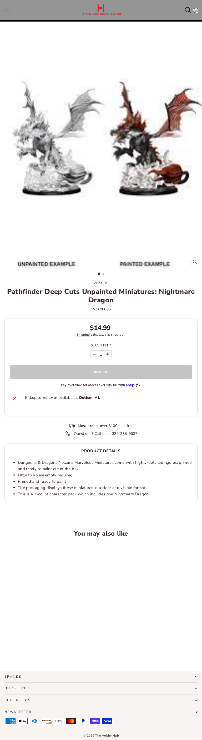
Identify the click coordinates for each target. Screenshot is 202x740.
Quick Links (17, 688)
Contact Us (17, 700)
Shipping (83, 335)
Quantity (100, 345)
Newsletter (18, 712)
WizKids (101, 283)
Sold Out (41, 647)
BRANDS (12, 676)
